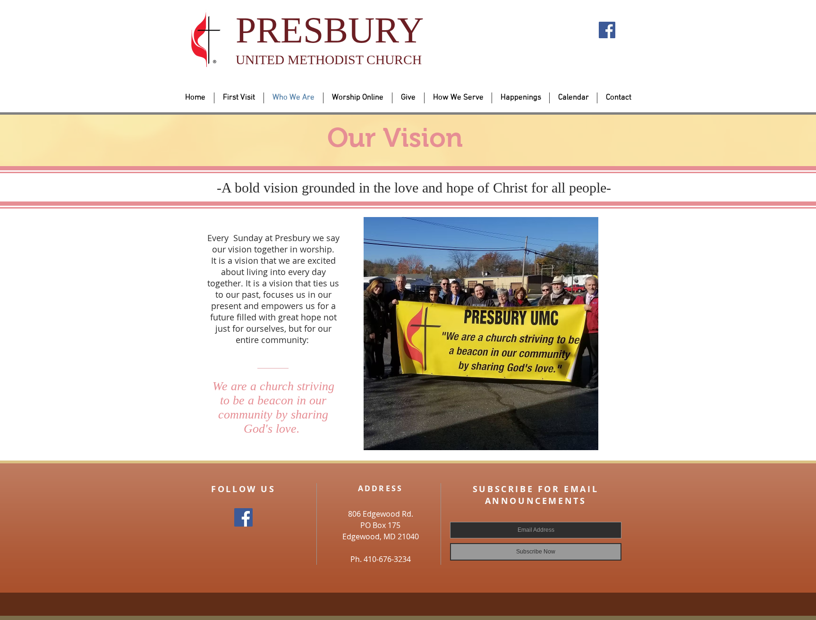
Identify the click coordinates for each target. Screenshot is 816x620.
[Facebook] (607, 30)
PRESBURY (330, 29)
